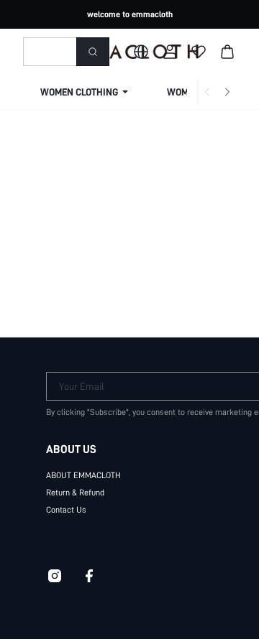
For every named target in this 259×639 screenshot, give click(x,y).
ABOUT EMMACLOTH (83, 475)
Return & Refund (75, 493)
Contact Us (66, 510)
